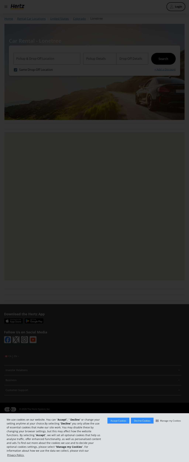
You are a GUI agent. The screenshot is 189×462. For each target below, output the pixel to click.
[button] (168, 421)
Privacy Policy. (15, 455)
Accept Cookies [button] (118, 420)
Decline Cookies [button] (142, 420)
